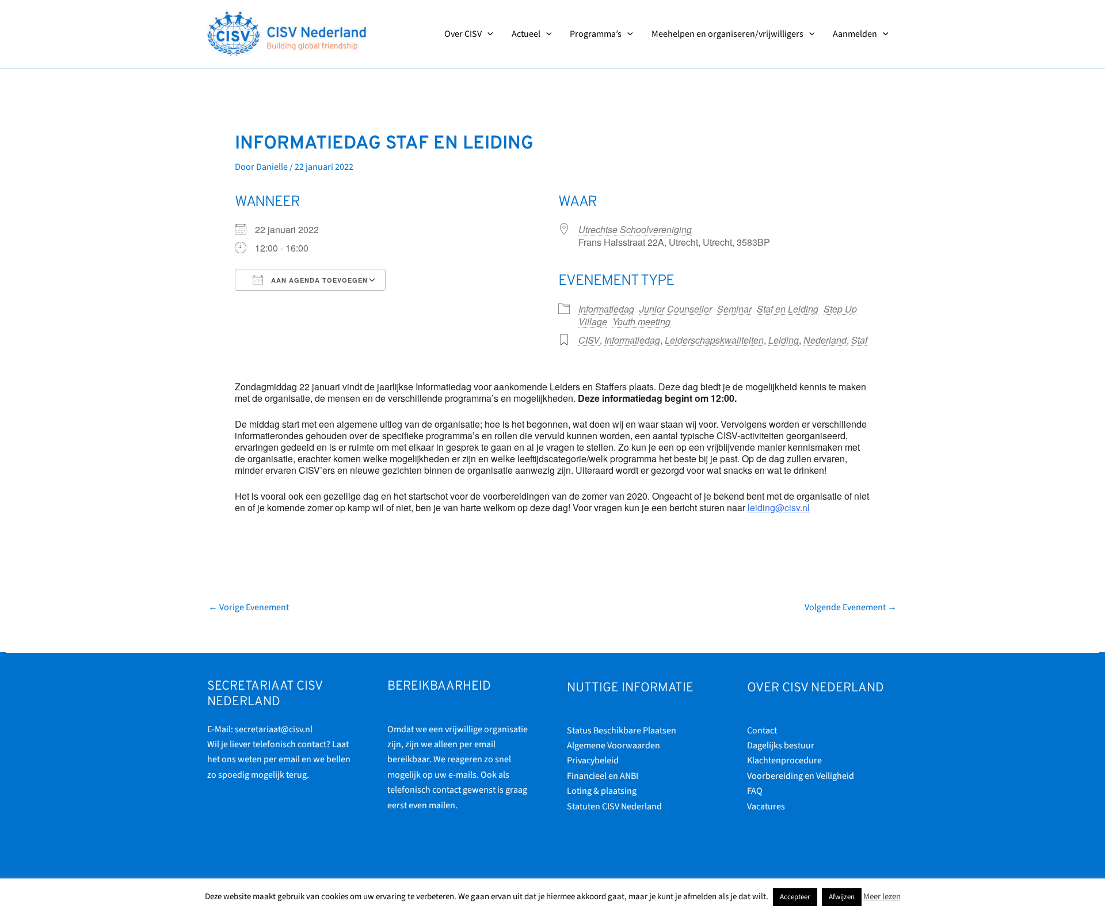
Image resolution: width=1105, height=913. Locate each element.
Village (592, 321)
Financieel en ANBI (602, 776)
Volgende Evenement (851, 607)
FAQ (755, 791)
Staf (859, 340)
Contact (762, 730)
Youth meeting (641, 321)
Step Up (840, 308)
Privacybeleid (593, 760)
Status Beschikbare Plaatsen (621, 730)
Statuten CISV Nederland (614, 806)
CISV (589, 340)
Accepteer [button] (795, 897)
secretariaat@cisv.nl (274, 729)
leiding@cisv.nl (779, 507)
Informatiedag (606, 308)
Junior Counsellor (675, 308)
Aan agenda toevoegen (318, 280)
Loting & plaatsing (602, 791)
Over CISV (463, 34)
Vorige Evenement (248, 607)
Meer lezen (882, 897)
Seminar (734, 308)
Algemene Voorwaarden (613, 745)
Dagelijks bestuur (780, 745)
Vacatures (766, 806)
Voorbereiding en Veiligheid (800, 776)
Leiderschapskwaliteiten (714, 340)
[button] (487, 34)
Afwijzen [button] (842, 897)
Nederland (825, 340)
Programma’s (596, 34)
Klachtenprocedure (784, 760)
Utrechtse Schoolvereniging (635, 229)
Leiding (783, 340)
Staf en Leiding (787, 308)
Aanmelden (855, 34)
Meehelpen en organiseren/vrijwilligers (727, 34)
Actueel (526, 34)
